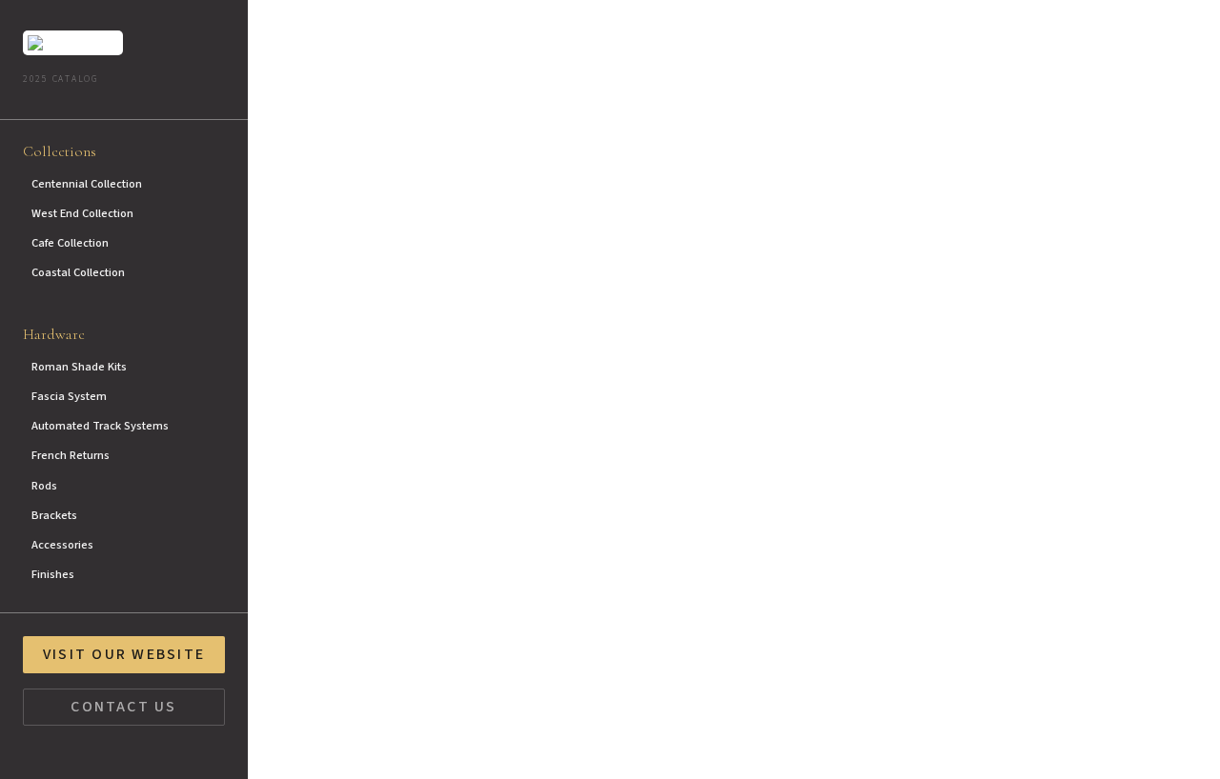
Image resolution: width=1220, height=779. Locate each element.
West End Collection (82, 213)
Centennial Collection (86, 183)
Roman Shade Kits (79, 366)
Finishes (52, 574)
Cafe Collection (70, 242)
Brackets (54, 515)
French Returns (70, 455)
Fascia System (69, 396)
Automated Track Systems (100, 425)
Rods (44, 485)
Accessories (62, 544)
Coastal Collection (78, 272)
